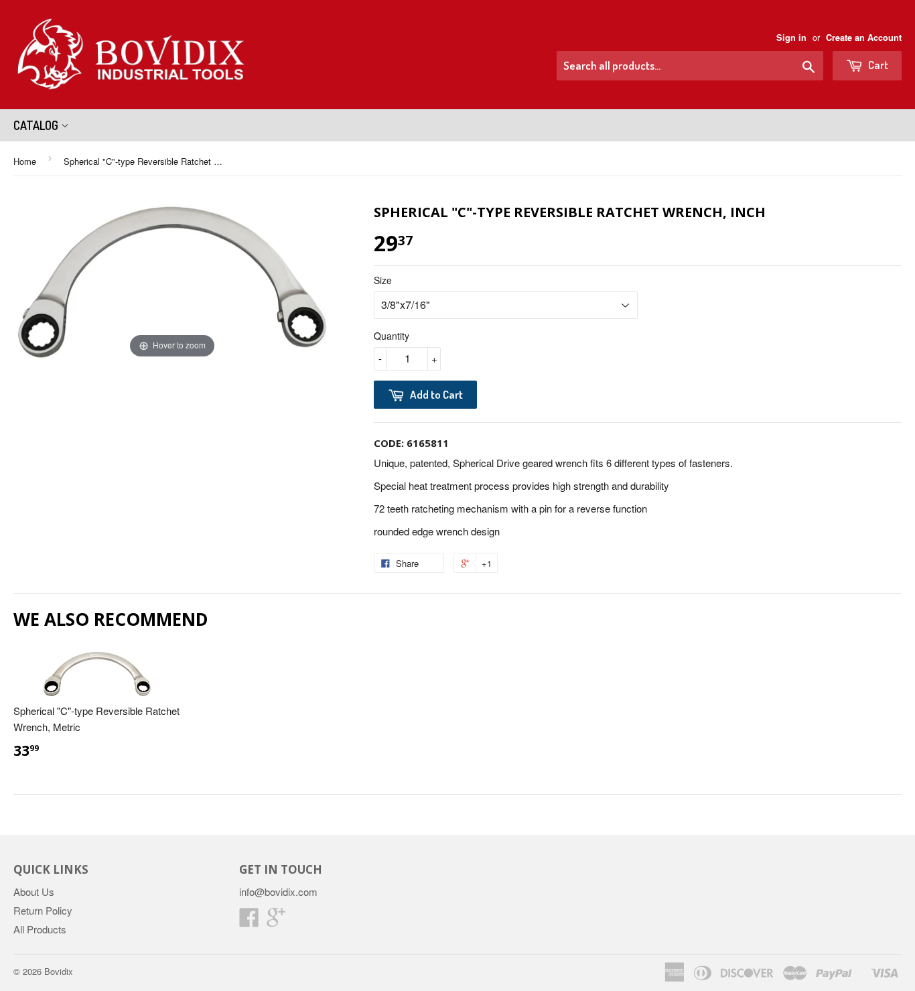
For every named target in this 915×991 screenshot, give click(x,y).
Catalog (37, 125)
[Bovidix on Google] (276, 921)
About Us (33, 891)
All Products (39, 929)
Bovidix (58, 971)
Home (24, 161)
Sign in (791, 37)
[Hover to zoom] (172, 281)
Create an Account (864, 37)
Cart (877, 65)
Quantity (391, 335)
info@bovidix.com (278, 891)
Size (383, 280)
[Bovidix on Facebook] (249, 921)
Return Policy (42, 910)
